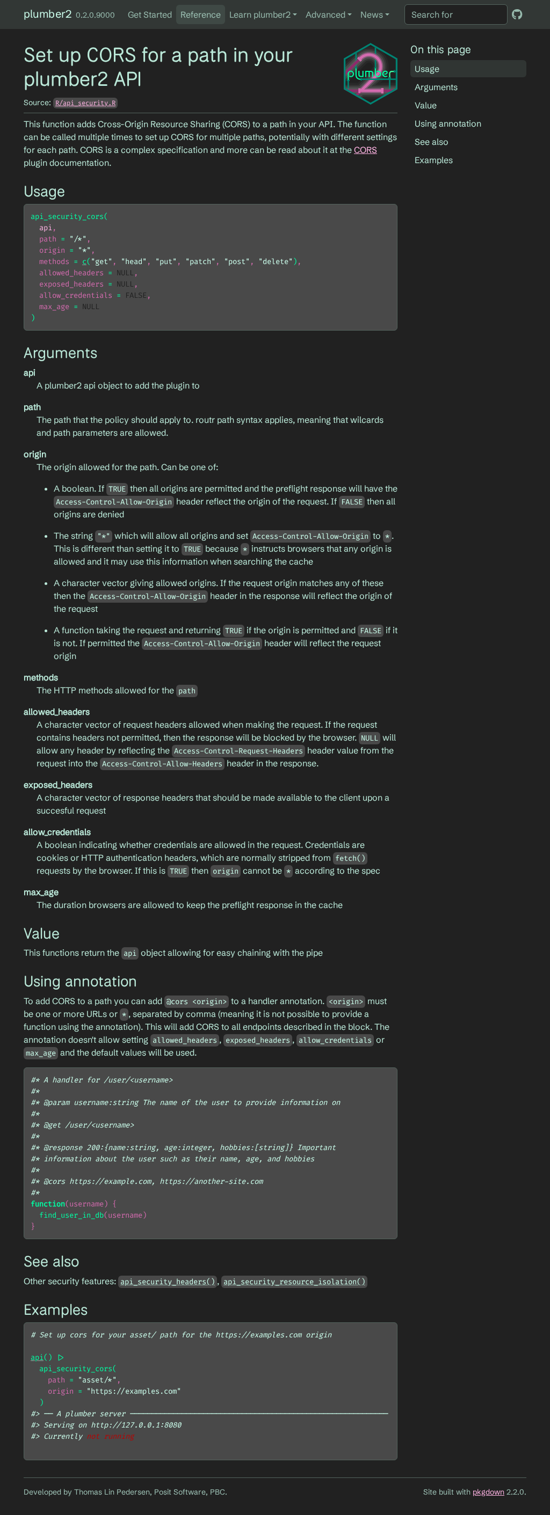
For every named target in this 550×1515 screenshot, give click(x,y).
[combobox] (456, 14)
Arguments (436, 87)
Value (426, 105)
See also (431, 141)
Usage (427, 68)
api (37, 1357)
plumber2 (47, 13)
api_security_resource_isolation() (294, 1282)
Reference (200, 14)
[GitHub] (517, 14)
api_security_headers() (167, 1282)
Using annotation (448, 123)
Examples (434, 160)
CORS (365, 149)
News (371, 14)
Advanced (325, 14)
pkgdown (488, 1492)
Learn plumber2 (260, 14)
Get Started (150, 14)
